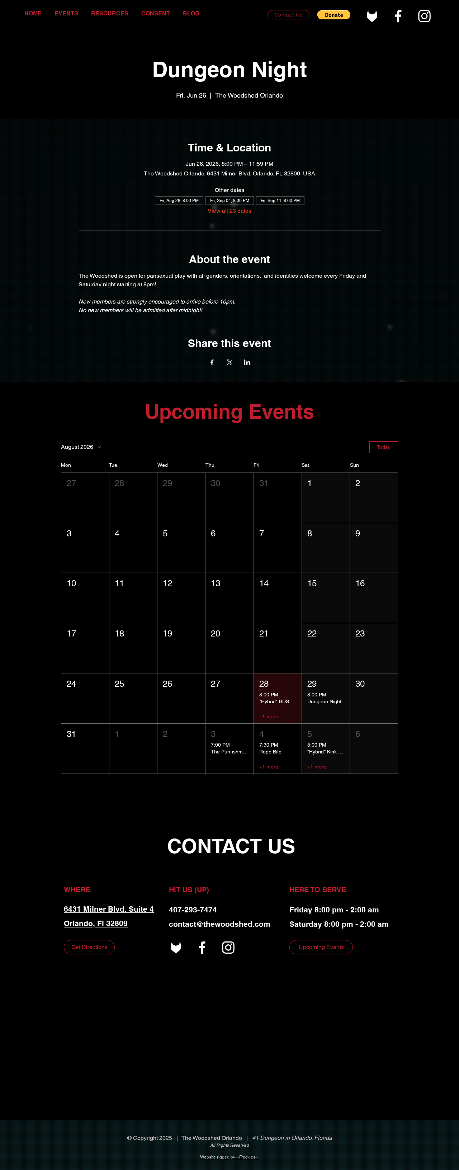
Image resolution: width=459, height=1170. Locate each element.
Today (384, 447)
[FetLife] (372, 16)
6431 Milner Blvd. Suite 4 (109, 908)
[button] (333, 14)
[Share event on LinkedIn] (247, 362)
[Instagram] (424, 16)
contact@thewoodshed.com (219, 924)
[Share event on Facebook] (212, 362)
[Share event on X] (229, 362)
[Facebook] (398, 16)
